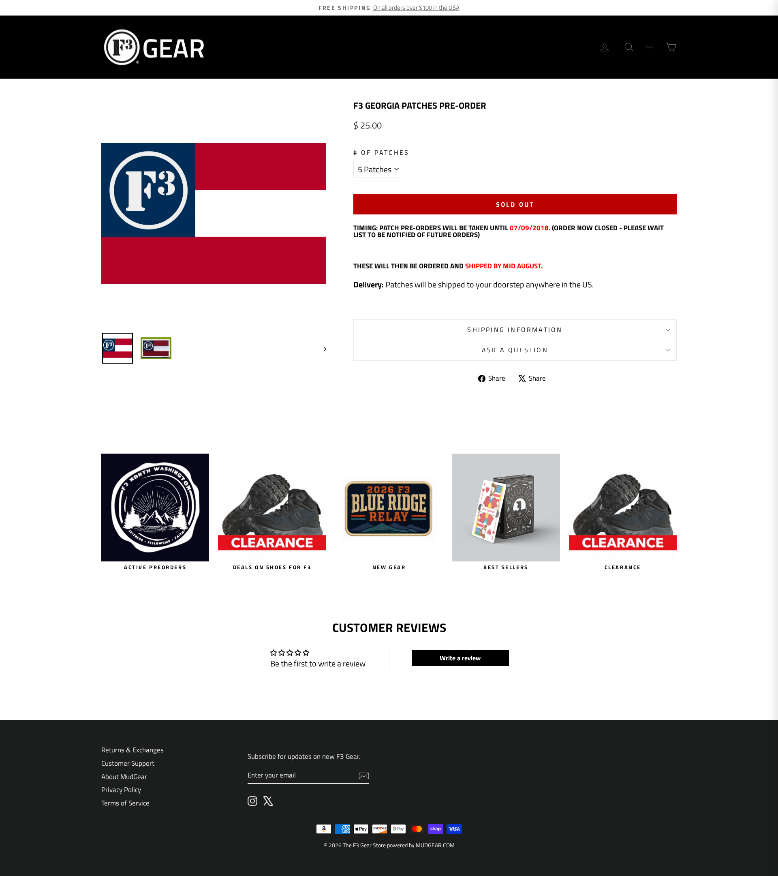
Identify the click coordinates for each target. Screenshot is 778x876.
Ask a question (515, 350)
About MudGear (124, 776)
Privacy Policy (121, 789)
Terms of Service (125, 803)
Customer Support (127, 763)
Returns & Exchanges (132, 750)
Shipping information (514, 329)
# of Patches (381, 152)
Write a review (460, 658)
